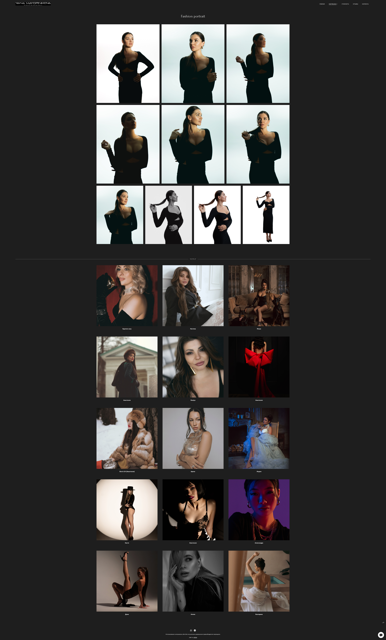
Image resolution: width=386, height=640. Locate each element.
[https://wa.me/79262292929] (191, 630)
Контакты (365, 4)
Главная (322, 4)
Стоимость (345, 4)
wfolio (195, 637)
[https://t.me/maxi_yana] (195, 630)
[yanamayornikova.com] (33, 3)
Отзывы (355, 4)
